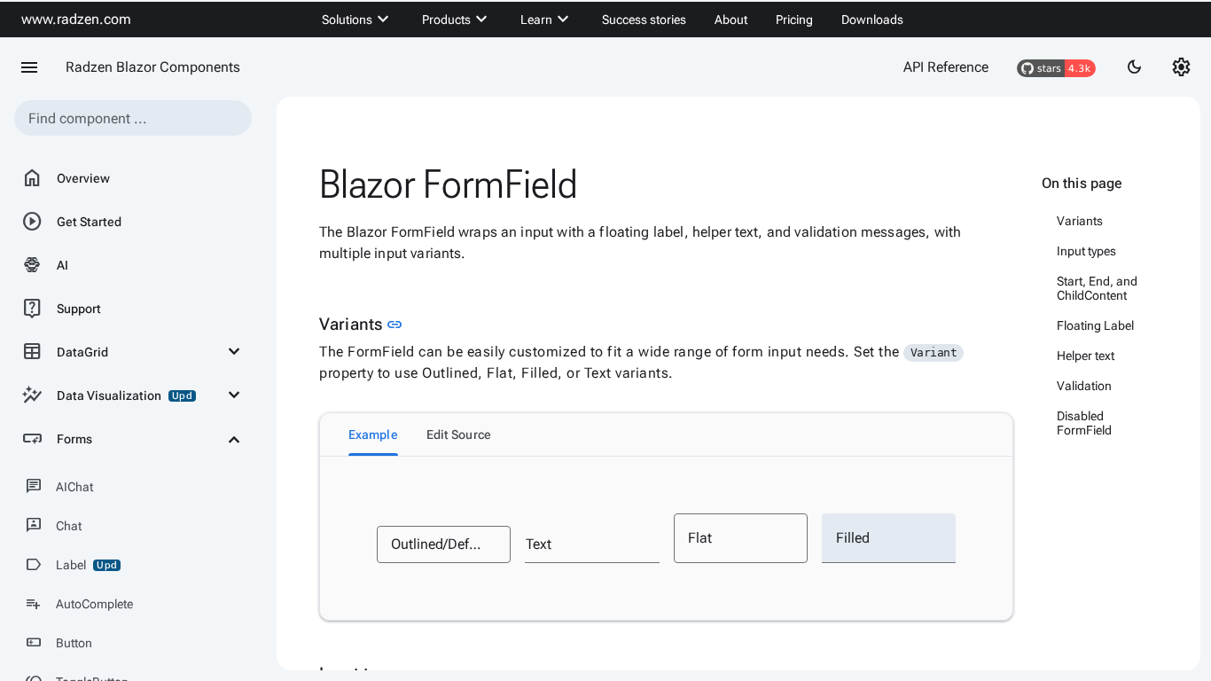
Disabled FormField (1084, 423)
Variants (1080, 221)
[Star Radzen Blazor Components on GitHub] (1056, 67)
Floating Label (1095, 325)
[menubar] (613, 19)
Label (71, 564)
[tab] (373, 434)
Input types (1086, 251)
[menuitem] (358, 19)
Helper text (1085, 355)
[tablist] (666, 434)
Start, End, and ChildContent (1097, 288)
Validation (1084, 386)
